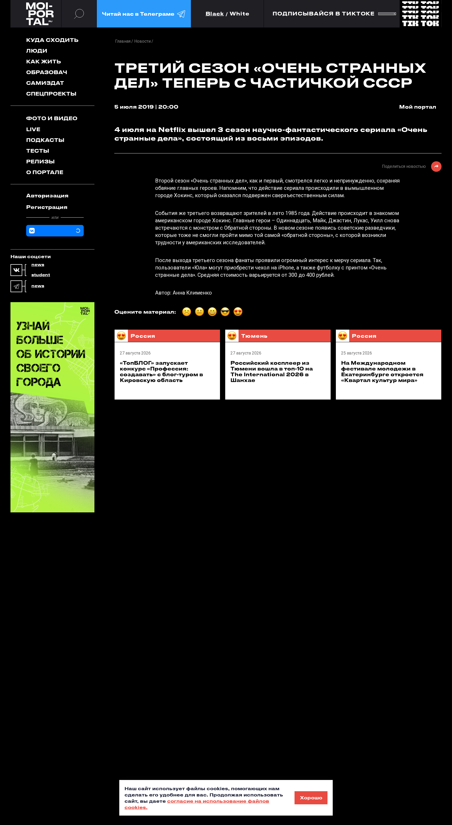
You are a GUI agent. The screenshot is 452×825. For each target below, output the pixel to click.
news (37, 265)
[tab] (55, 195)
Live (33, 129)
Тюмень (254, 336)
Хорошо (311, 797)
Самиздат (45, 83)
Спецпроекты (51, 94)
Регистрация (46, 207)
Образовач (46, 72)
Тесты (37, 151)
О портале (44, 172)
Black (215, 13)
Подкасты (45, 140)
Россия (143, 336)
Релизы (40, 161)
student (40, 275)
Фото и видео (51, 118)
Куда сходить (52, 40)
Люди (36, 51)
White (240, 13)
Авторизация (47, 195)
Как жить (43, 61)
